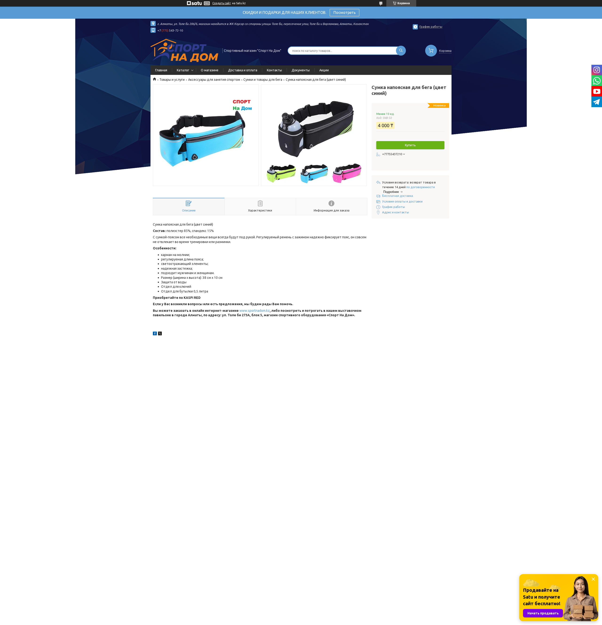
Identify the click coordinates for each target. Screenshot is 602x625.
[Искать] (401, 51)
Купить (410, 145)
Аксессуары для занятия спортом (214, 79)
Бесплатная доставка (397, 196)
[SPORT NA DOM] (184, 50)
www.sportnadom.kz (254, 310)
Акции (324, 70)
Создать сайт (221, 3)
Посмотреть (344, 12)
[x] (160, 334)
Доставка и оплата (242, 70)
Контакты (274, 70)
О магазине (209, 70)
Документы (301, 70)
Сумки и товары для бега (262, 79)
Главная (161, 70)
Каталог (183, 70)
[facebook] (155, 334)
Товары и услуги (172, 79)
